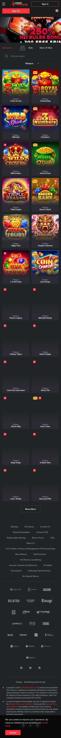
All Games (29, 527)
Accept (13, 732)
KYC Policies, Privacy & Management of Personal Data (30, 549)
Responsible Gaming (16, 538)
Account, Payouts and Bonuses (23, 565)
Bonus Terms (38, 538)
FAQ (52, 538)
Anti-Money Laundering (30, 560)
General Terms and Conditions (21, 704)
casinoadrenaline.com (29, 688)
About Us (30, 543)
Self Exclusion (39, 554)
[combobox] (3, 4)
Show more (30, 509)
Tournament (16, 570)
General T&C (42, 532)
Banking (14, 527)
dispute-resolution (21, 532)
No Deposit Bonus (30, 576)
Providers (48, 565)
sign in (45, 4)
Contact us (45, 527)
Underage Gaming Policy (39, 570)
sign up (16, 11)
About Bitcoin (21, 554)
